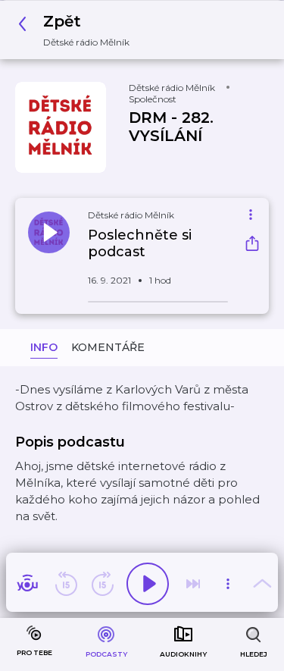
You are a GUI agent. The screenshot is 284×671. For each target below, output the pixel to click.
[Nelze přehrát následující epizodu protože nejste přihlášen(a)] (193, 583)
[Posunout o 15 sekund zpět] (65, 583)
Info (44, 347)
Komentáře (108, 347)
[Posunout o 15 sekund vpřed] (102, 583)
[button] (78, 30)
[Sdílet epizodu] (252, 245)
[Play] (147, 584)
